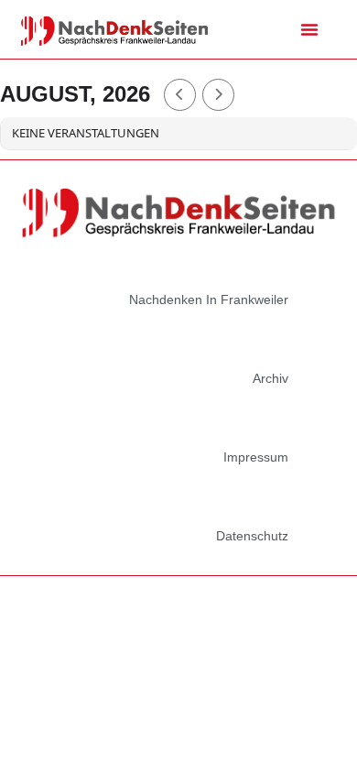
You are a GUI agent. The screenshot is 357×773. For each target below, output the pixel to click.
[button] (309, 29)
